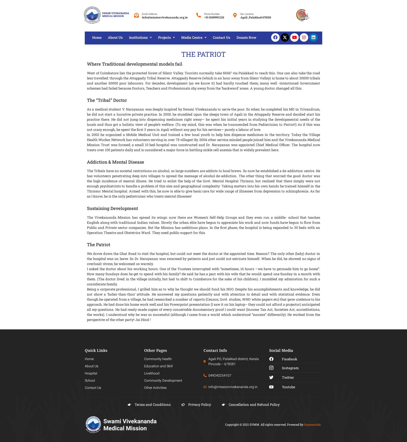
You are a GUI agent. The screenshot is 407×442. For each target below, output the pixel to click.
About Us (115, 37)
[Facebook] (275, 37)
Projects (164, 37)
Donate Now (246, 37)
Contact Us (221, 37)
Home (97, 37)
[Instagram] (304, 37)
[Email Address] (136, 15)
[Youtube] (294, 37)
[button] (140, 37)
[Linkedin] (313, 37)
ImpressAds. (312, 425)
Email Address (149, 14)
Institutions (138, 37)
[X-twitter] (285, 37)
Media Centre (191, 37)
